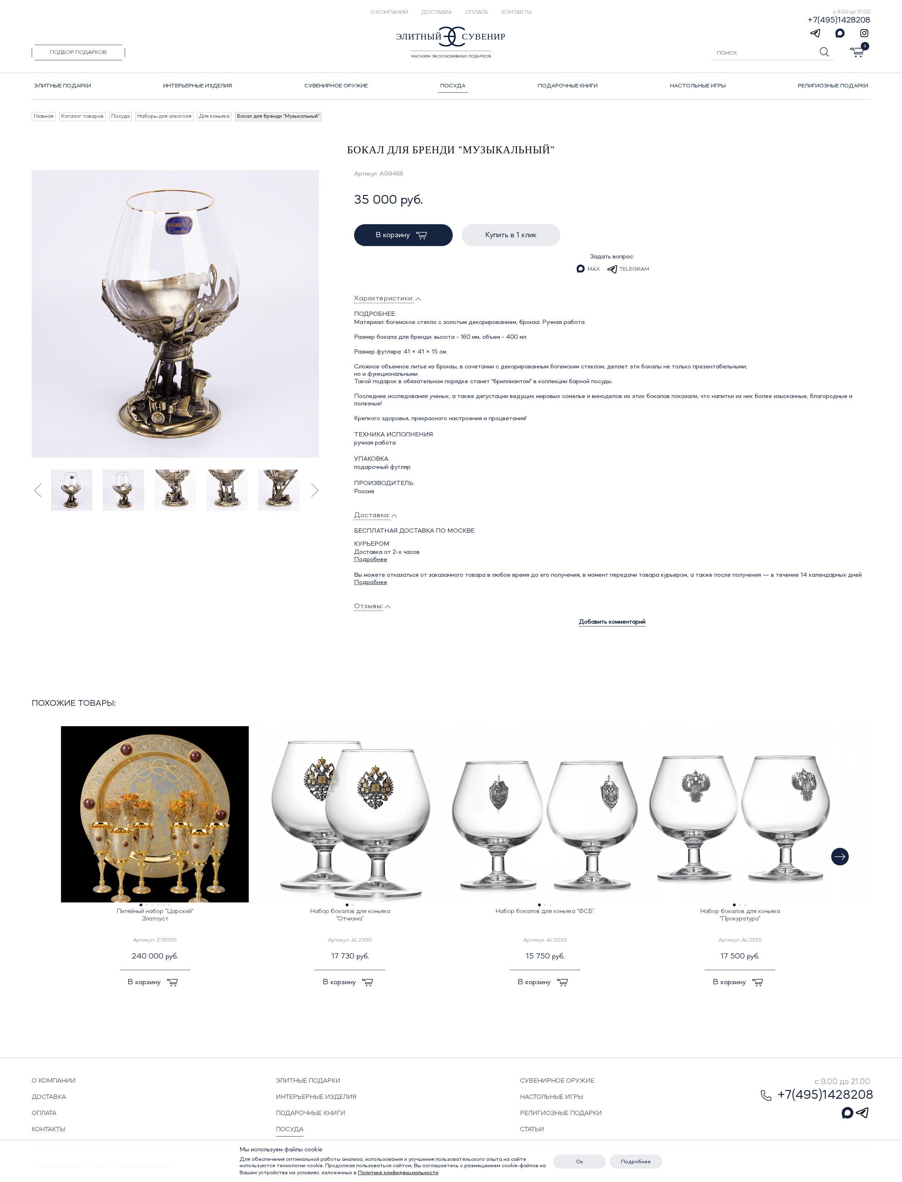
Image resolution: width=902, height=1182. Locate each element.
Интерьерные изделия (316, 1097)
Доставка (436, 12)
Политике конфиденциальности (398, 1173)
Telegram (634, 269)
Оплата (476, 12)
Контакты (516, 12)
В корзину (394, 235)
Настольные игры (551, 1097)
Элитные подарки (308, 1081)
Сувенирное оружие (557, 1081)
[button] (840, 856)
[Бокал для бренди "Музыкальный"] (175, 314)
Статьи (532, 1129)
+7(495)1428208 (839, 20)
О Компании (389, 12)
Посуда (289, 1129)
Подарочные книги (310, 1113)
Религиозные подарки (561, 1113)
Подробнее (370, 559)
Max (594, 269)
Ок (579, 1162)
